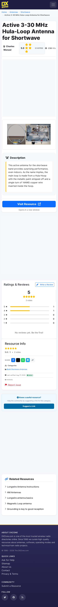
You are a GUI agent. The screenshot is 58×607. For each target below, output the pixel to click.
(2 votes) (39, 48)
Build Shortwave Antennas (17, 369)
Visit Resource (27, 204)
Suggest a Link (29, 406)
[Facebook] (13, 360)
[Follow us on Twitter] (5, 597)
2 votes (17, 352)
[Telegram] (28, 360)
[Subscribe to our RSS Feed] (22, 597)
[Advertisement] (29, 88)
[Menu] (53, 5)
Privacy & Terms (10, 573)
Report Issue (14, 384)
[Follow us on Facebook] (13, 597)
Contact (6, 570)
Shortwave (25, 12)
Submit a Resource (11, 586)
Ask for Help (8, 560)
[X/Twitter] (18, 360)
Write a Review (46, 284)
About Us (6, 567)
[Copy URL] (33, 360)
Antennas (14, 12)
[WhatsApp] (23, 360)
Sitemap (6, 563)
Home (4, 12)
